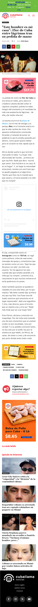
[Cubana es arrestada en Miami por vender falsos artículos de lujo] (19, 552)
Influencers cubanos (10, 370)
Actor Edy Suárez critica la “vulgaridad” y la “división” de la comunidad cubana (18, 479)
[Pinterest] (13, 47)
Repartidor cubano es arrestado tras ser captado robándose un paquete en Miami (18, 507)
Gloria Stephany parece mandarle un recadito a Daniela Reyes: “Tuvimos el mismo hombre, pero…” (18, 537)
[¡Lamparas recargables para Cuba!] (19, 359)
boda (13, 364)
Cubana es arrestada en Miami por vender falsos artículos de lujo (17, 566)
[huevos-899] (19, 240)
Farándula (5, 22)
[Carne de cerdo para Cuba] (19, 93)
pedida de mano (23, 370)
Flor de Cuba (20, 367)
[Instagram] (16, 599)
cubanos (19, 364)
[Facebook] (4, 47)
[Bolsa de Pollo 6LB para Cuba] (19, 441)
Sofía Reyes (24, 41)
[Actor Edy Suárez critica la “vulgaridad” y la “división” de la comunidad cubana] (19, 466)
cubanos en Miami (8, 367)
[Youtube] (29, 599)
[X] (9, 47)
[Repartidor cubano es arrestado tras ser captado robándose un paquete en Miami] (19, 494)
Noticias (5, 501)
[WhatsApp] (18, 47)
